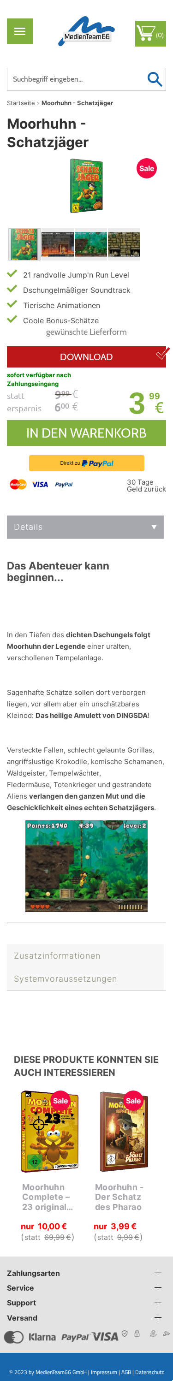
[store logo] (86, 31)
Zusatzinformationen (57, 955)
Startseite (21, 103)
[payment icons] (42, 483)
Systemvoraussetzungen (65, 979)
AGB (126, 1372)
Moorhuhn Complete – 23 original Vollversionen (51, 1197)
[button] (58, 244)
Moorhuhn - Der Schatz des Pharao (119, 1197)
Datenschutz (149, 1372)
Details (28, 527)
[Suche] (155, 79)
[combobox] (86, 79)
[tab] (85, 527)
